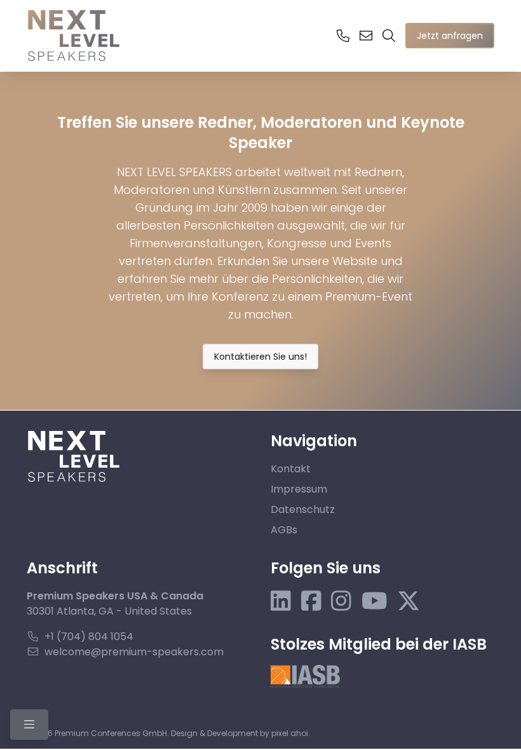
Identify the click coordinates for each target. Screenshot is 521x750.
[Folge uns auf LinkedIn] (281, 601)
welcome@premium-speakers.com (134, 651)
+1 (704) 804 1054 (88, 636)
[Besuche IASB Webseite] (305, 676)
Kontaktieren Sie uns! (260, 356)
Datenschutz (303, 509)
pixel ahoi (289, 733)
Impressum (299, 489)
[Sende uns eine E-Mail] (366, 35)
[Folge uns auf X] (408, 601)
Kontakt (291, 468)
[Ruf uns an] (343, 35)
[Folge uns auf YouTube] (375, 601)
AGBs (284, 529)
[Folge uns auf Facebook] (311, 601)
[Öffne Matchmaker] (388, 35)
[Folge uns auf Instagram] (341, 601)
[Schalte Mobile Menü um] (29, 724)
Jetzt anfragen (450, 35)
